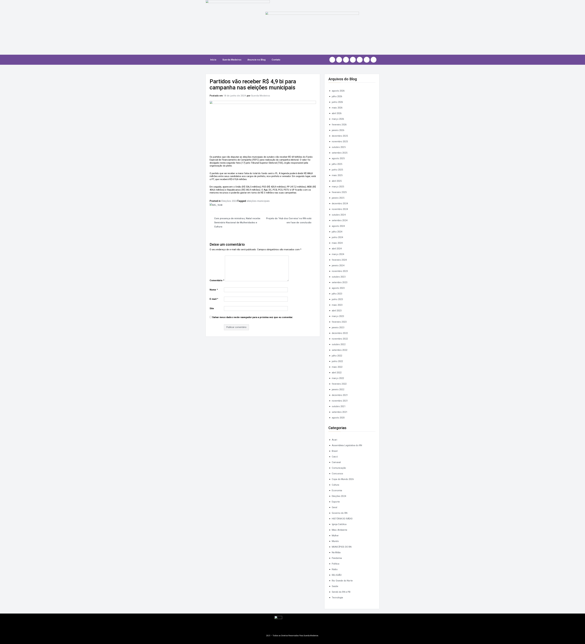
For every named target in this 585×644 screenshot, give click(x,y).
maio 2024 (337, 243)
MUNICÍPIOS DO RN (341, 546)
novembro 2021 (340, 400)
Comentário (217, 280)
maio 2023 (337, 305)
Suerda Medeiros (231, 59)
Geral (334, 507)
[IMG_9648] (216, 205)
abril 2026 (337, 113)
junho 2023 (337, 299)
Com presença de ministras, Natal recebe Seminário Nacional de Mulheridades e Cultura (237, 222)
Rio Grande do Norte (342, 580)
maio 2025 (337, 175)
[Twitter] (346, 60)
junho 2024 (337, 237)
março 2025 (338, 186)
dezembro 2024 (340, 203)
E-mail (214, 299)
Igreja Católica (339, 524)
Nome (214, 289)
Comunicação (339, 468)
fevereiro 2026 (339, 124)
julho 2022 (337, 355)
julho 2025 (337, 164)
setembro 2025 (339, 152)
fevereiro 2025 (339, 192)
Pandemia (337, 558)
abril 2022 (337, 372)
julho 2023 (337, 293)
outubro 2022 (339, 344)
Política (335, 563)
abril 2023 (337, 310)
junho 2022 (337, 361)
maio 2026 (337, 107)
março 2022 (338, 378)
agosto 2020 (338, 417)
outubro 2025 (339, 147)
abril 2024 (337, 248)
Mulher (335, 535)
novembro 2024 (340, 209)
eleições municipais (258, 201)
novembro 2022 (340, 338)
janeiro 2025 (338, 197)
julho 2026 (337, 96)
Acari (334, 439)
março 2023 (338, 316)
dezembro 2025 (340, 135)
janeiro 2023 (338, 327)
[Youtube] (353, 60)
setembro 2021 (339, 412)
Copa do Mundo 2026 (343, 479)
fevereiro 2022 (339, 383)
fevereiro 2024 (339, 259)
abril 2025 (337, 181)
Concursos (337, 473)
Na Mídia (336, 552)
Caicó (335, 456)
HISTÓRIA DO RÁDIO (342, 518)
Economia (337, 490)
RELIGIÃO (337, 575)
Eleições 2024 (229, 201)
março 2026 (338, 119)
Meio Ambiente (339, 530)
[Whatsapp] (367, 60)
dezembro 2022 (340, 333)
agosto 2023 (338, 288)
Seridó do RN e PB (341, 592)
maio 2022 (337, 367)
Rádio (335, 569)
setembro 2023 (339, 282)
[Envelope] (373, 60)
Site (212, 308)
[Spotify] (360, 60)
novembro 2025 (340, 141)
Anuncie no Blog (256, 59)
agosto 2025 (338, 158)
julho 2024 (337, 231)
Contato (276, 59)
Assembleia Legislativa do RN (347, 445)
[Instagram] (332, 60)
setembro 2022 (339, 350)
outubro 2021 (339, 406)
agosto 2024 (338, 226)
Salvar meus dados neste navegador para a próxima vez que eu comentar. (252, 317)
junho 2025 (337, 169)
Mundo (335, 541)
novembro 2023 (340, 271)
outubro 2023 (339, 276)
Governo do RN (339, 513)
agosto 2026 (338, 90)
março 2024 (338, 254)
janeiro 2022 (338, 389)
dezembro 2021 (340, 395)
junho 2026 (337, 102)
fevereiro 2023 (339, 321)
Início (213, 59)
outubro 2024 (339, 214)
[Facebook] (339, 60)
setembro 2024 (339, 220)
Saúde (335, 586)
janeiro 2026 (338, 130)
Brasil (334, 451)
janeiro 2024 (338, 265)
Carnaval (336, 462)
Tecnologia (337, 597)
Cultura (335, 484)
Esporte (336, 501)
